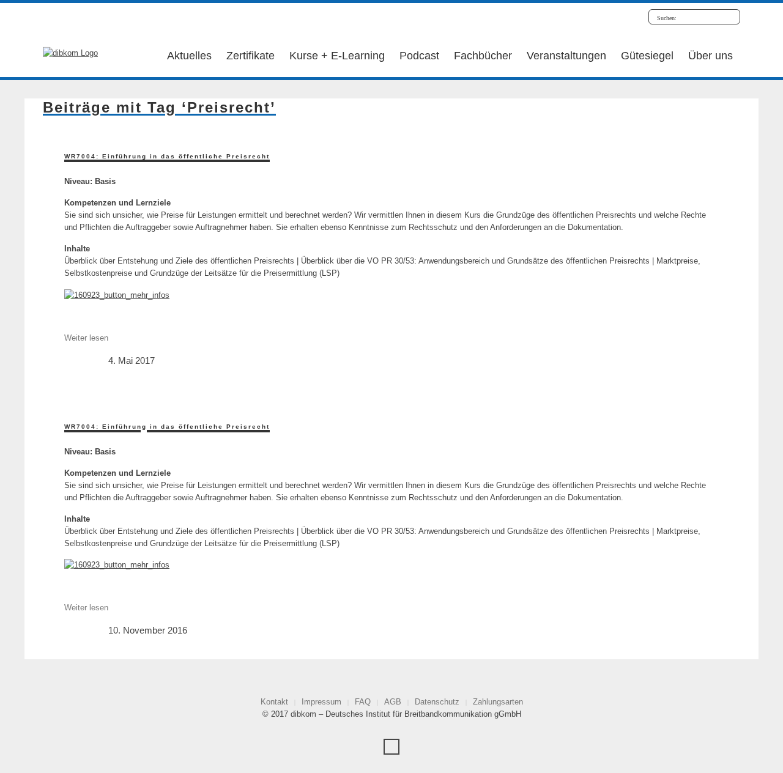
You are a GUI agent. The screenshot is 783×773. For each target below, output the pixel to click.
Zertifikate (250, 56)
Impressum (321, 701)
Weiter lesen (86, 337)
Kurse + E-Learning (337, 56)
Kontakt (274, 701)
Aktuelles (189, 56)
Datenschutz (437, 701)
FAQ (363, 701)
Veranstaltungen (566, 56)
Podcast (419, 56)
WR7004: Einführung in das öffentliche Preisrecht (167, 156)
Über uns (710, 56)
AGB (392, 701)
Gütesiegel (647, 56)
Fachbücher (483, 56)
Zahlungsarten (498, 701)
